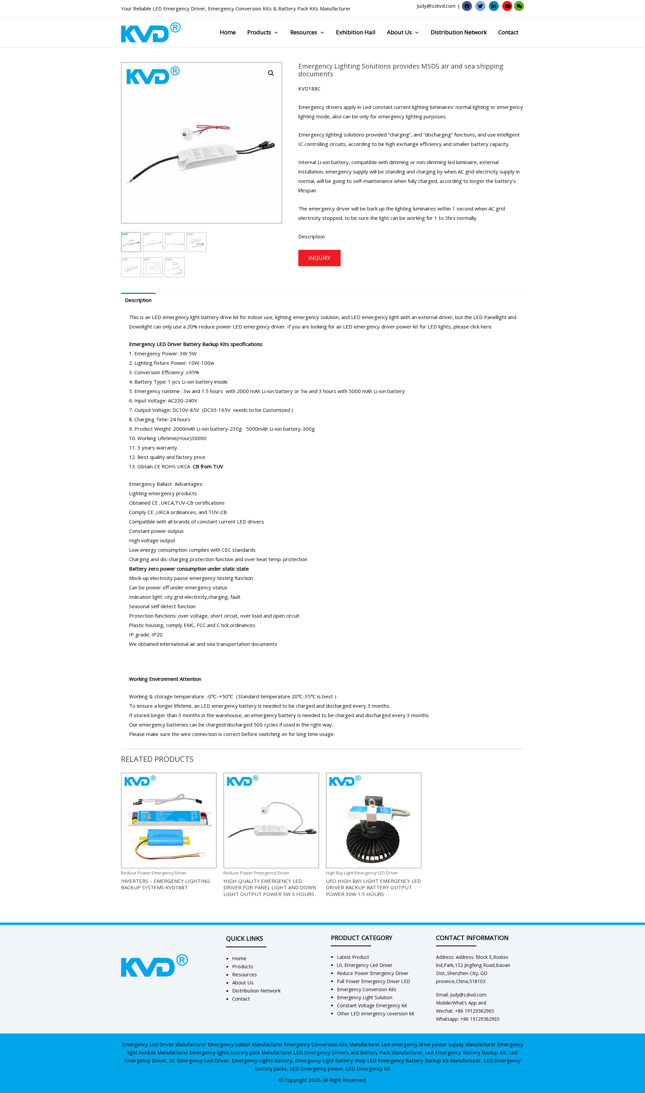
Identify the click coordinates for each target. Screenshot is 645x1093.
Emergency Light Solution (364, 997)
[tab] (138, 300)
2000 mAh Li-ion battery (265, 391)
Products (259, 32)
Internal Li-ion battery (323, 162)
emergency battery (273, 715)
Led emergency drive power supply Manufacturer (438, 1044)
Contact (508, 32)
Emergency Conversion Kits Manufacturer (332, 1044)
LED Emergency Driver (179, 8)
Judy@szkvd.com (436, 5)
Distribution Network (459, 32)
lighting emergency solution (306, 317)
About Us (399, 32)
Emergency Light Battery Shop (330, 1060)
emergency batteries (163, 724)
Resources (303, 32)
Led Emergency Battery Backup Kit (465, 1052)
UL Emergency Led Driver (364, 965)
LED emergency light (375, 317)
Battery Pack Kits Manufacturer (314, 8)
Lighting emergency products (163, 493)
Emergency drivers (320, 107)
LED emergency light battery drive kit (195, 317)
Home (228, 32)
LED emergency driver (258, 326)
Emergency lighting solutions (331, 134)
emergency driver (330, 208)
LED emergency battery (229, 705)
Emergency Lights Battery (261, 1060)
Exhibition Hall (356, 32)
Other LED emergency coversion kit (375, 1013)
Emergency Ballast (150, 483)
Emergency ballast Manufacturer (245, 1044)
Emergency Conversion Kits (240, 8)
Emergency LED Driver (155, 344)
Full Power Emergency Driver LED (373, 981)
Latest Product (353, 957)
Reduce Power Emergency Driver (372, 973)
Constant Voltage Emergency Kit (372, 1005)
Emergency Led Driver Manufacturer (164, 1044)
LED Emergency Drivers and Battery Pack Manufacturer (358, 1052)
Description (138, 300)
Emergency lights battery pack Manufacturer (240, 1052)
